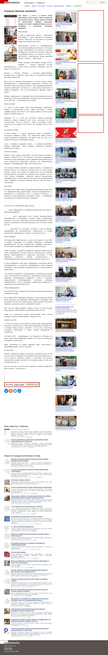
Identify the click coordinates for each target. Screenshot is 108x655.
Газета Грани (19, 385)
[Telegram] (15, 391)
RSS (17, 651)
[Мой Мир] (19, 391)
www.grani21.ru (10, 62)
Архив (34, 6)
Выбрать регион (8, 649)
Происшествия (59, 6)
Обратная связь (8, 648)
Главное (27, 6)
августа (34, 15)
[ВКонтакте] (6, 391)
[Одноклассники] (11, 391)
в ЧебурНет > (78, 6)
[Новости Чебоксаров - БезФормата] (10, 2)
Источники (41, 6)
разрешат (49, 24)
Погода (49, 6)
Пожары (68, 6)
